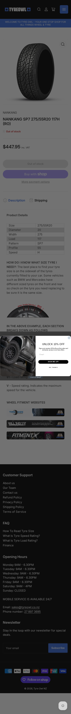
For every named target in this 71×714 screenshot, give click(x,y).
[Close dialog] (69, 338)
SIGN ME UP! (53, 361)
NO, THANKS (53, 367)
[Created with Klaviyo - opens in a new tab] (35, 377)
